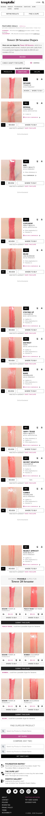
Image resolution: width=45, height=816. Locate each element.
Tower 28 (27, 85)
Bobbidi (27, 655)
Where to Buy (37, 91)
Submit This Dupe (22, 623)
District (27, 343)
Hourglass (28, 375)
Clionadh (5, 30)
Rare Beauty (28, 553)
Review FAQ (6, 805)
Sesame (27, 83)
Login (38, 2)
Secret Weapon (31, 462)
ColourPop (6, 33)
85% (26, 250)
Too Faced (38, 609)
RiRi (25, 165)
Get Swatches (22, 756)
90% (26, 220)
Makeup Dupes (10, 7)
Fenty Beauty (29, 167)
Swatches (27, 6)
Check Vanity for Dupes (12, 63)
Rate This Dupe (30, 128)
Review (23, 57)
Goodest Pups (30, 802)
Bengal (26, 107)
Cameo (26, 492)
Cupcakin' (28, 223)
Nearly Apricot (31, 551)
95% (26, 103)
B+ (4, 614)
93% (26, 161)
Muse (25, 254)
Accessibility (7, 813)
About (4, 797)
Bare (25, 373)
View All (22, 26)
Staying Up (28, 312)
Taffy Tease (29, 431)
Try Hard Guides (31, 800)
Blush (26, 701)
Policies (5, 802)
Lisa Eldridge (29, 256)
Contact (5, 800)
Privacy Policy (7, 807)
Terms (4, 810)
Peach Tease (29, 609)
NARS (25, 345)
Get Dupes (22, 736)
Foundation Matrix (18, 7)
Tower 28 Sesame (27, 45)
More (34, 6)
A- (26, 706)
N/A (31, 480)
